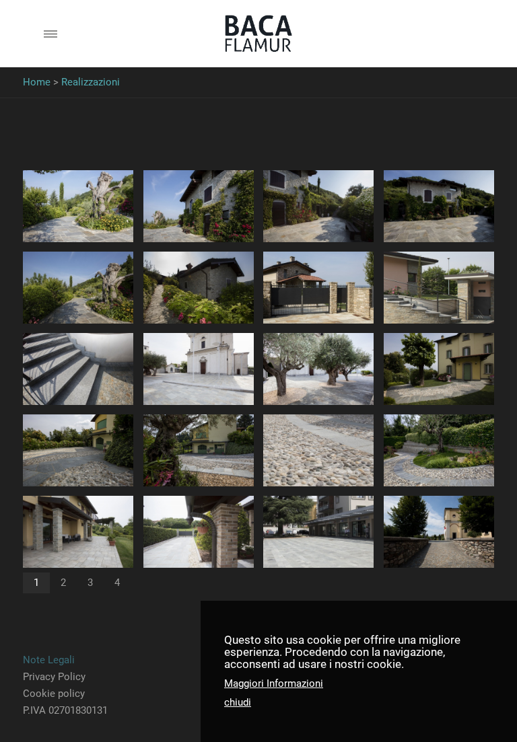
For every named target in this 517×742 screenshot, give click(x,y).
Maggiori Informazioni (273, 683)
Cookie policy (54, 694)
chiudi (237, 702)
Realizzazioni (90, 82)
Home (36, 82)
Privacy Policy (54, 677)
